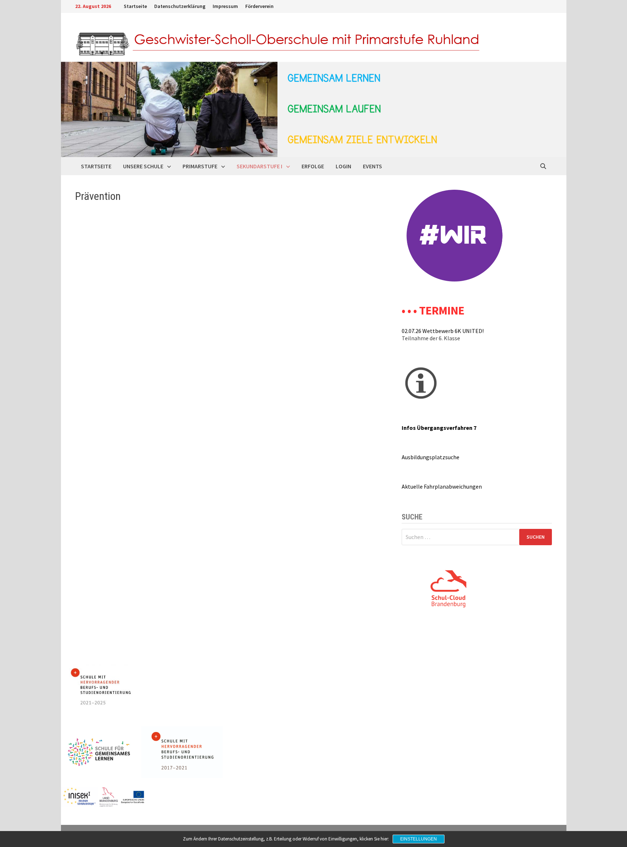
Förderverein (259, 6)
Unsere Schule (143, 166)
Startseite (135, 6)
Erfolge (313, 166)
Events (372, 166)
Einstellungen (418, 839)
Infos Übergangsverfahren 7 (439, 427)
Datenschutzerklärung (179, 6)
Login (343, 166)
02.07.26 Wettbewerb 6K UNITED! (443, 330)
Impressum (225, 6)
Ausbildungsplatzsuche (430, 457)
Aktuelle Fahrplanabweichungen (442, 486)
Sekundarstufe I (259, 166)
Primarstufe (200, 166)
